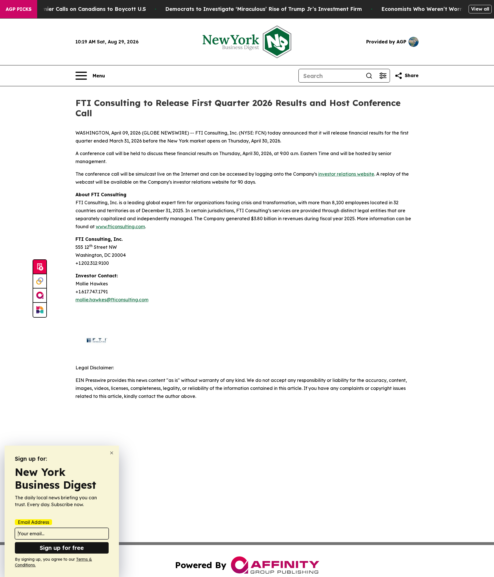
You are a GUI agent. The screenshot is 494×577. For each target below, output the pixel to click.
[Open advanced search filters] (383, 75)
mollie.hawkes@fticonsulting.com (111, 299)
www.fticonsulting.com (120, 226)
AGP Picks (18, 9)
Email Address (33, 522)
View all (480, 9)
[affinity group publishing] (39, 295)
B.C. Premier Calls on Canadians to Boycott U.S (84, 9)
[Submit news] (39, 267)
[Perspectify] (39, 281)
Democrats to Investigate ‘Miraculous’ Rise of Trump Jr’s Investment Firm (263, 9)
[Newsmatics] (39, 310)
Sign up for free (62, 547)
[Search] (369, 75)
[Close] (111, 453)
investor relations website (346, 174)
